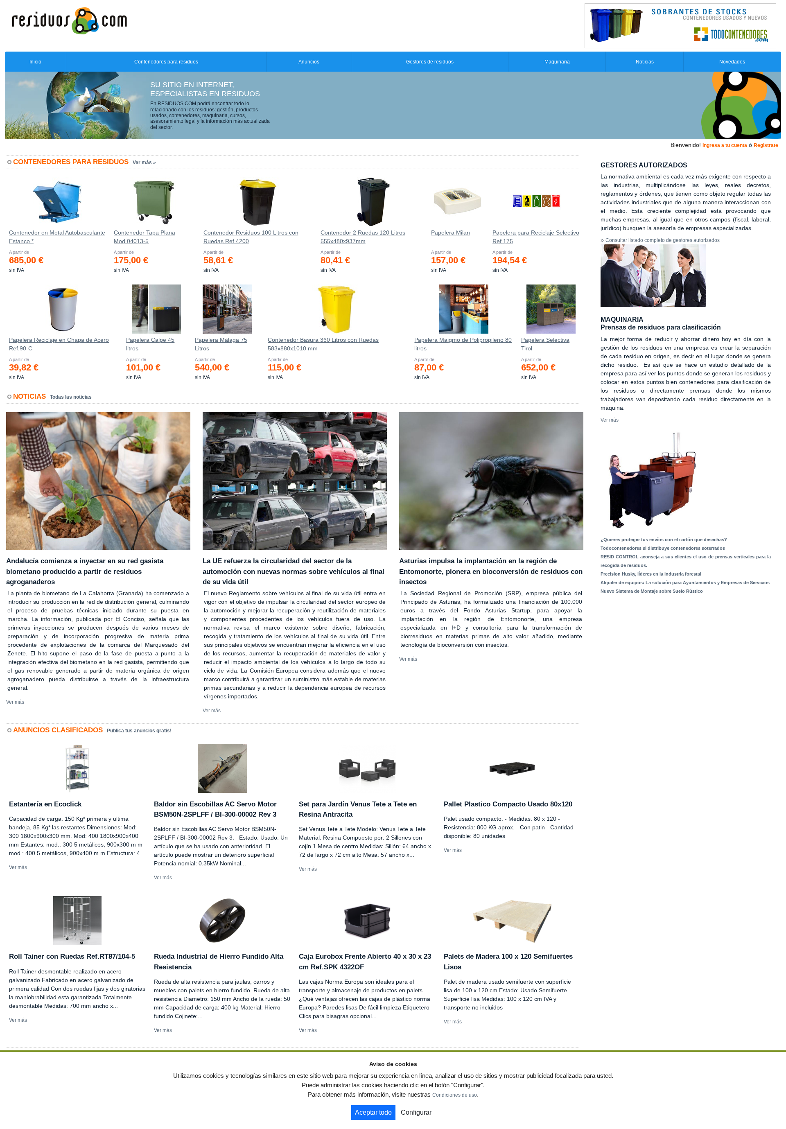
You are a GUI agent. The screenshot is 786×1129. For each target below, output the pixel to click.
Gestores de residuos (430, 62)
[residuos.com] (69, 20)
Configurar (416, 1112)
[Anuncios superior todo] (680, 25)
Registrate (766, 145)
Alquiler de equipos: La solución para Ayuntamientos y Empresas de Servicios (685, 582)
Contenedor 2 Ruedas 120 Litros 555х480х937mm (363, 236)
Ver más (15, 702)
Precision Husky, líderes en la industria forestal (651, 573)
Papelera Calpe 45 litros (150, 344)
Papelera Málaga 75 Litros (221, 344)
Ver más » (144, 162)
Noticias (645, 62)
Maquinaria (557, 62)
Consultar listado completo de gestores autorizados (662, 240)
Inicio (35, 62)
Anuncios (308, 62)
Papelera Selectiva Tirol (545, 344)
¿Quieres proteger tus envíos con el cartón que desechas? (664, 539)
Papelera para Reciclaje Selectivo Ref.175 (535, 236)
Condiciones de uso (454, 1095)
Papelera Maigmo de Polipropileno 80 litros (463, 344)
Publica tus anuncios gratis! (139, 731)
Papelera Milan (450, 232)
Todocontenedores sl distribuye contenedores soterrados (663, 548)
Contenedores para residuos (166, 62)
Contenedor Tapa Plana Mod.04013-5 (144, 236)
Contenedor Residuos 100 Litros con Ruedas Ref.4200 (250, 236)
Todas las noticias (71, 397)
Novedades (732, 62)
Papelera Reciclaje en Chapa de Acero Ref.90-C (59, 344)
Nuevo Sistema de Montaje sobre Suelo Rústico (652, 591)
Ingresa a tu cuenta (724, 145)
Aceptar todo (373, 1112)
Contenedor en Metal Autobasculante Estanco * (57, 236)
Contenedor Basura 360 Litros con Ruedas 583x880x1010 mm (323, 344)
